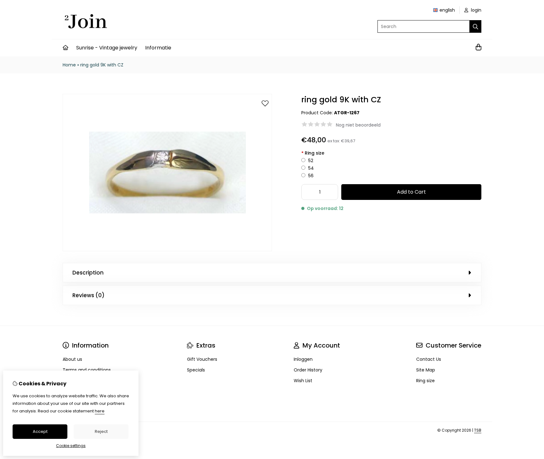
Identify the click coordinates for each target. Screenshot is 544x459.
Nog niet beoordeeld (358, 125)
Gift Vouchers (202, 359)
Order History (308, 370)
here (100, 411)
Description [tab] (88, 272)
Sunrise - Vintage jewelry (106, 47)
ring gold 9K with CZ (101, 65)
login (475, 10)
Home (69, 65)
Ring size (312, 153)
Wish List (303, 380)
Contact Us (428, 359)
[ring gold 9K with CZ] (167, 249)
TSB (477, 430)
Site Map (425, 370)
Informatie (158, 47)
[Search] (475, 26)
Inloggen (303, 359)
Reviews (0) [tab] (88, 295)
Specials (196, 370)
